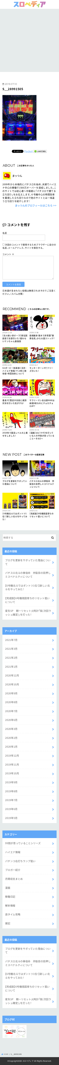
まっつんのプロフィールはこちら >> (35, 205)
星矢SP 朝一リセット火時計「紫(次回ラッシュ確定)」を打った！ (28, 612)
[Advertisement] (29, 40)
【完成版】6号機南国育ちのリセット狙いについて (27, 600)
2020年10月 (12, 684)
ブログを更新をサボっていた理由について (27, 562)
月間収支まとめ (14, 879)
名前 (4, 232)
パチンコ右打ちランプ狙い (20, 861)
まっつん (17, 175)
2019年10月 (12, 773)
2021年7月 (11, 640)
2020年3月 (11, 729)
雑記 (7, 923)
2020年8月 (11, 702)
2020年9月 (11, 693)
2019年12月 (12, 755)
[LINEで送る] (40, 151)
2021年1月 (11, 666)
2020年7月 (11, 711)
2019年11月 (12, 764)
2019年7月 (11, 800)
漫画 (7, 888)
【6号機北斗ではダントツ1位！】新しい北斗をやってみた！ (27, 587)
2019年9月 (11, 782)
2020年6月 (11, 720)
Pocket (28, 151)
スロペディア (28, 1061)
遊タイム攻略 (12, 914)
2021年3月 (11, 648)
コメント (8, 254)
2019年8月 (11, 791)
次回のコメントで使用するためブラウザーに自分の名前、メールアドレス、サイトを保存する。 (29, 246)
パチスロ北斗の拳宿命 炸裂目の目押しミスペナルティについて (28, 574)
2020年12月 (12, 675)
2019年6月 (11, 809)
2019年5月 (11, 818)
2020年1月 (11, 746)
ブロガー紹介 (12, 870)
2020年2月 (11, 738)
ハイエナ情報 (12, 852)
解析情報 (10, 905)
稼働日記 (10, 896)
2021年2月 (11, 657)
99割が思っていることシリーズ (23, 843)
